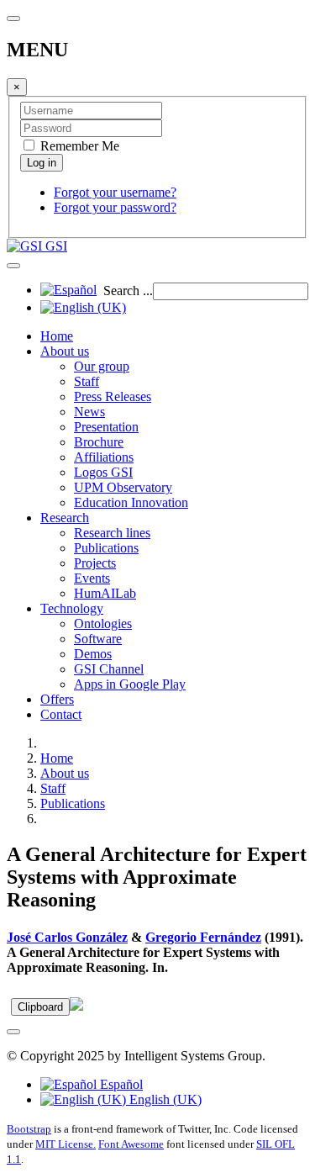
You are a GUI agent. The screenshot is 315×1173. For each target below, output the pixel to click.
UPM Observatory (123, 487)
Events (92, 578)
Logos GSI (103, 472)
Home (56, 336)
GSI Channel (109, 669)
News (89, 411)
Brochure (98, 442)
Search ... (128, 290)
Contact (60, 714)
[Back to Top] (13, 1031)
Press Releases (112, 396)
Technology (71, 608)
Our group (101, 366)
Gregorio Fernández (203, 937)
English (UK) (164, 1099)
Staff (86, 381)
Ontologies (103, 623)
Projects (95, 563)
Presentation (106, 427)
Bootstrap (29, 1129)
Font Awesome (131, 1144)
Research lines (112, 533)
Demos (93, 654)
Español (120, 1084)
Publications (106, 548)
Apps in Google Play (130, 684)
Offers (57, 699)
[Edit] (76, 1006)
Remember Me (78, 146)
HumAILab (105, 593)
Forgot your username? (115, 192)
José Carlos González (67, 937)
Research (64, 517)
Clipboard (40, 1007)
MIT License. (65, 1144)
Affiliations (104, 457)
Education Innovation (131, 502)
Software (98, 638)
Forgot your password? (115, 207)
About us (64, 351)
